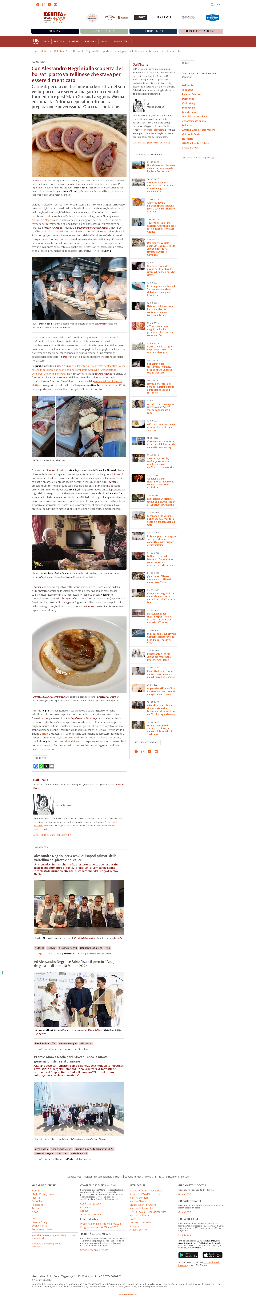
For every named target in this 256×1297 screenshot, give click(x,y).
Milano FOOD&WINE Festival (145, 1190)
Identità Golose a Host (142, 1208)
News (35, 1211)
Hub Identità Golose (104, 31)
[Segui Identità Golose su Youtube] (56, 4)
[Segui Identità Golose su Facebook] (38, 4)
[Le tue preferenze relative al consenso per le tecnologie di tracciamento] (3, 973)
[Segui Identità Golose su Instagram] (44, 4)
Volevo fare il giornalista (152, 130)
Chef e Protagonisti (43, 1194)
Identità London (138, 1197)
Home (35, 51)
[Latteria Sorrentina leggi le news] (213, 17)
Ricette (58, 41)
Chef (45, 41)
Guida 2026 (184, 1194)
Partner (90, 41)
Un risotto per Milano (141, 1222)
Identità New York (139, 1201)
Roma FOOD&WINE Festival (145, 1194)
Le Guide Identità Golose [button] (200, 31)
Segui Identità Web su (147, 742)
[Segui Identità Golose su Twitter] (50, 4)
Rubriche (74, 41)
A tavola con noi (138, 1229)
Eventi (104, 41)
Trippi (45, 733)
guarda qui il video (86, 577)
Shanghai (134, 1226)
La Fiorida (53, 737)
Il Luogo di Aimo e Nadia (65, 231)
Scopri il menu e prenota (94, 1249)
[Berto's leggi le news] (164, 17)
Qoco (132, 1219)
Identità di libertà (139, 1215)
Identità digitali (153, 31)
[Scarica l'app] (188, 1255)
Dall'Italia (59, 51)
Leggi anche (41, 846)
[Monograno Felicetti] (189, 17)
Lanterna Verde (71, 737)
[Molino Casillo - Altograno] (116, 17)
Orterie (111, 729)
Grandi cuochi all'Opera (142, 1204)
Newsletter (121, 41)
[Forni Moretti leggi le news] (140, 17)
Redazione (37, 1204)
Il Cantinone (89, 737)
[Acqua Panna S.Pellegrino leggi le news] (92, 17)
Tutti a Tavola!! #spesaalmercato (147, 1211)
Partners (37, 1208)
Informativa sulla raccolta (128, 1295)
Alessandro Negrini (43, 220)
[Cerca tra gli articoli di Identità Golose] (212, 4)
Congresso (55, 31)
